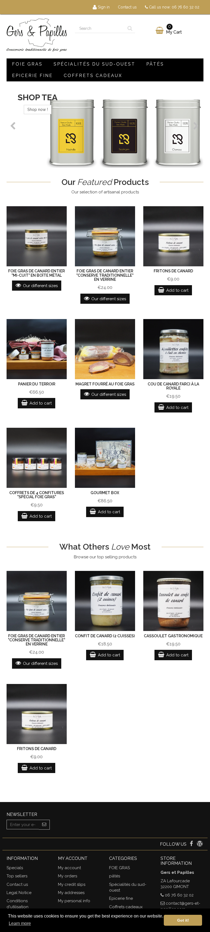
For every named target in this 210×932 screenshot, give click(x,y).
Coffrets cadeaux (93, 75)
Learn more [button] (20, 923)
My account (69, 867)
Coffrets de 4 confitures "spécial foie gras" (36, 495)
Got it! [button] (183, 920)
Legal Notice (19, 892)
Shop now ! (51, 109)
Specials (15, 867)
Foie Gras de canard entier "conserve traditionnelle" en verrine (104, 275)
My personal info (74, 900)
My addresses (71, 892)
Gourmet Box (105, 493)
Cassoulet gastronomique (173, 636)
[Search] (130, 28)
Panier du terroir (36, 384)
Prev (13, 126)
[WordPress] (199, 844)
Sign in (103, 7)
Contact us (127, 7)
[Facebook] (192, 844)
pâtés (155, 64)
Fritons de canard (173, 271)
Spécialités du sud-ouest (94, 64)
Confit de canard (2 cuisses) (105, 636)
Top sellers (17, 876)
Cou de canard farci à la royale (173, 386)
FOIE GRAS (27, 64)
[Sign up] (44, 824)
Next (196, 126)
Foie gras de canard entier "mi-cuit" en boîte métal (36, 273)
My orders (67, 876)
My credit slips (71, 884)
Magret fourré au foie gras (105, 384)
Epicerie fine (32, 75)
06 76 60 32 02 (185, 7)
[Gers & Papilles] (37, 35)
